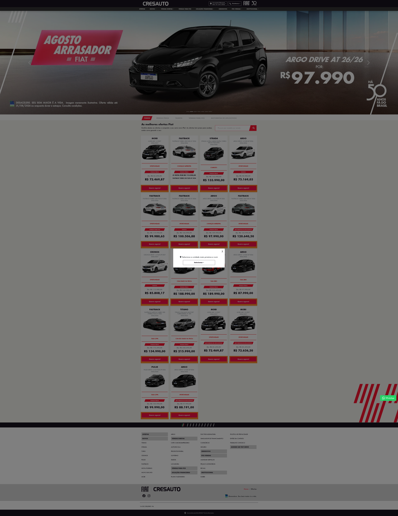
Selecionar (198, 262)
